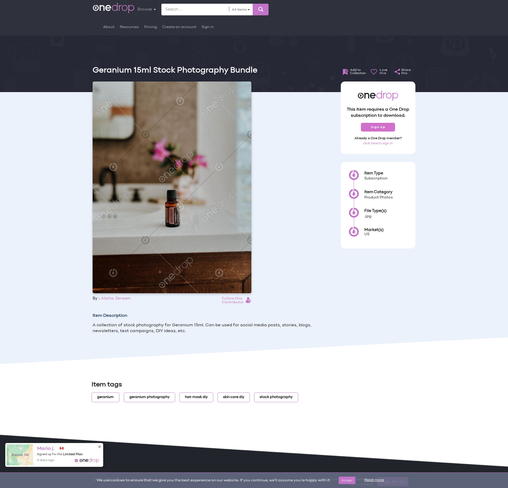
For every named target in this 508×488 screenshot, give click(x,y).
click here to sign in (378, 143)
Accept (347, 480)
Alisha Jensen (115, 298)
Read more (374, 480)
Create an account (179, 27)
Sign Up (378, 127)
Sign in (208, 27)
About (109, 27)
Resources (129, 27)
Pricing (150, 27)
